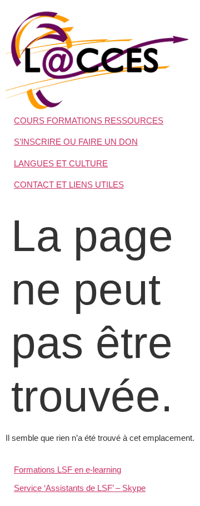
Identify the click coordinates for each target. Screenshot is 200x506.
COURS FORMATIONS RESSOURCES (88, 120)
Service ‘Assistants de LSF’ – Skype (80, 488)
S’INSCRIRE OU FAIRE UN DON (76, 141)
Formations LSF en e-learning (67, 469)
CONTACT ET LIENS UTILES (69, 184)
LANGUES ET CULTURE (61, 163)
